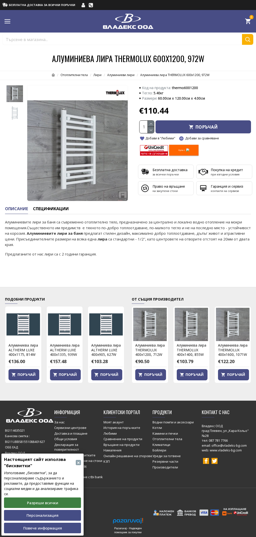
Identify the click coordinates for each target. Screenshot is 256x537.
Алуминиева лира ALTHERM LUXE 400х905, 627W (106, 350)
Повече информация (42, 527)
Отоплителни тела (74, 75)
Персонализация (42, 515)
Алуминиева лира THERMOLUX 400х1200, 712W (150, 350)
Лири (98, 75)
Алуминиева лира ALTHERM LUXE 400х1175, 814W (23, 350)
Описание (16, 208)
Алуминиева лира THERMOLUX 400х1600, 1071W (233, 350)
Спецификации (51, 208)
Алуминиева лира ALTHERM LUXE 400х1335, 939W (65, 350)
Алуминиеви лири (120, 75)
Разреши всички (42, 502)
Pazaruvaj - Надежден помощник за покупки (128, 530)
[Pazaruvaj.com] (128, 522)
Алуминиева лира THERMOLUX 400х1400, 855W (191, 350)
